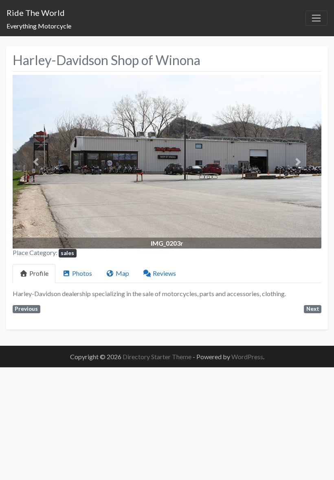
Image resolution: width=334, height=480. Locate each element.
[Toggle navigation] (316, 18)
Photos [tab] (82, 273)
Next (312, 308)
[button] (36, 161)
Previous (26, 308)
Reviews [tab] (164, 273)
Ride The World (36, 12)
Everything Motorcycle (39, 26)
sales (67, 253)
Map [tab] (122, 273)
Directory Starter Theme (158, 356)
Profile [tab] (38, 273)
